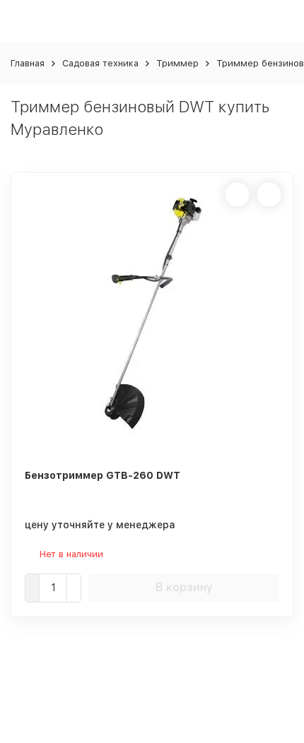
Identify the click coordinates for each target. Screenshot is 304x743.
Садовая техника (100, 63)
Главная (28, 63)
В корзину (184, 587)
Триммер (177, 63)
